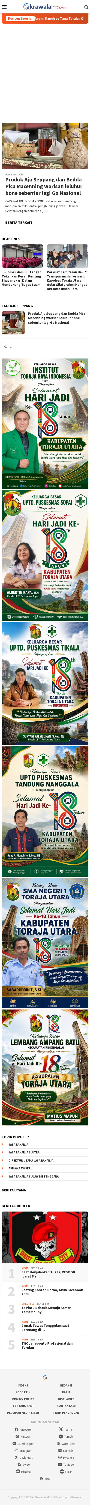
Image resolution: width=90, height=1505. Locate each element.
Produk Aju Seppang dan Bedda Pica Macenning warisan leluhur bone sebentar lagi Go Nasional (43, 186)
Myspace (68, 1458)
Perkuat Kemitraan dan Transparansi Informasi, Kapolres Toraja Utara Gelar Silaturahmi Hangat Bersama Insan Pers (67, 280)
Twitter (68, 1430)
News (24, 1268)
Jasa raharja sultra (24, 1152)
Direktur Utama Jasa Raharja (31, 1160)
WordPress (68, 1444)
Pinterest (26, 1437)
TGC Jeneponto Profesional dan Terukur (47, 1345)
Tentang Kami (23, 1406)
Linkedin (68, 1451)
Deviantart (26, 1458)
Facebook (26, 1430)
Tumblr (68, 1437)
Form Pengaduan (66, 1413)
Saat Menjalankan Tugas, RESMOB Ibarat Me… (48, 1274)
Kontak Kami (66, 1406)
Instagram (26, 1451)
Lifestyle (27, 1304)
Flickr (68, 1472)
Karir (66, 1392)
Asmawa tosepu (21, 1168)
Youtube (68, 1465)
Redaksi (66, 1385)
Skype (26, 1465)
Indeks (23, 1385)
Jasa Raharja (18, 1145)
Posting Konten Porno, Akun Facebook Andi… (52, 1292)
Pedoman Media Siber (23, 1413)
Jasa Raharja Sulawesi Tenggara (34, 1176)
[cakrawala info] (45, 6)
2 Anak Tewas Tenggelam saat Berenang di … (45, 1328)
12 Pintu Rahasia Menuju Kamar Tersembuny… (46, 1310)
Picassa (26, 1472)
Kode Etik (22, 1392)
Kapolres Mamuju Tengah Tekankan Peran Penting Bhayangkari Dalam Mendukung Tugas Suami (22, 278)
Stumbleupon (26, 1444)
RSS (47, 1479)
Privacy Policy (23, 1399)
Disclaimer (66, 1399)
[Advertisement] (45, 71)
